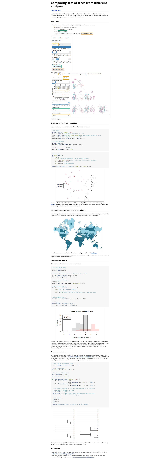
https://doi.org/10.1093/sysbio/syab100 (63, 454)
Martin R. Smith (56, 10)
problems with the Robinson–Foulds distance (80, 356)
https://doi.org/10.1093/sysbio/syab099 (83, 457)
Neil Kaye (94, 253)
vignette (53, 204)
